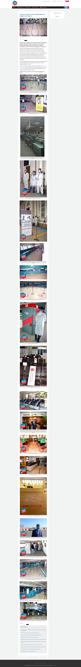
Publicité (43, 1)
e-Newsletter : (55, 1)
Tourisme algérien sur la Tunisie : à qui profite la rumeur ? (28, 651)
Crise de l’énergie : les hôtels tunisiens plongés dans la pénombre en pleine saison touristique (33, 639)
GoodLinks (55, 665)
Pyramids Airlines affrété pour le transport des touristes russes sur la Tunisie (31, 644)
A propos (46, 1)
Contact (49, 1)
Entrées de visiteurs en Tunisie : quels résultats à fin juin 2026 (29, 637)
